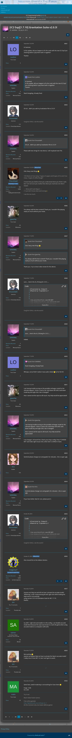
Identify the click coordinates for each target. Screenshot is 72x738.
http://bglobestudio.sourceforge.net (34, 703)
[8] (27, 302)
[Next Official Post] (61, 198)
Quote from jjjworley (34, 254)
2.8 (26, 17)
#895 (66, 514)
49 (26, 37)
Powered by (36, 735)
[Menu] (69, 2)
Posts (7, 63)
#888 (66, 278)
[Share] (67, 34)
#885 (66, 167)
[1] (27, 289)
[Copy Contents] (65, 286)
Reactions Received (10, 91)
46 (20, 37)
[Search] (61, 2)
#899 (66, 650)
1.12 (66, 17)
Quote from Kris (32, 487)
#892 (66, 415)
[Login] (65, 2)
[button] (62, 286)
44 (14, 37)
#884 (66, 135)
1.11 (62, 17)
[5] (27, 296)
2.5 (17, 17)
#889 (66, 324)
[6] (27, 298)
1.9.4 (54, 17)
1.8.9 (50, 17)
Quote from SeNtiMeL (34, 361)
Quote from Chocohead (35, 241)
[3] (27, 293)
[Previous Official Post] (57, 198)
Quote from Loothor (34, 77)
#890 (66, 356)
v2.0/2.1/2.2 (7, 17)
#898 (66, 619)
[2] (27, 291)
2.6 (20, 17)
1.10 (58, 17)
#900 (66, 681)
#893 (66, 453)
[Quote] (66, 64)
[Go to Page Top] (69, 735)
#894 (66, 481)
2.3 (13, 17)
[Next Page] (29, 37)
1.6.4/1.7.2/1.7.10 (41, 17)
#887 (66, 236)
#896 (66, 556)
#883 (66, 105)
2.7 (23, 17)
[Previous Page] (4, 37)
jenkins (43, 15)
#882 (66, 72)
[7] (27, 300)
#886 (66, 206)
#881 (66, 43)
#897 (66, 589)
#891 (66, 385)
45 (17, 37)
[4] (27, 295)
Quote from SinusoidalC (35, 140)
